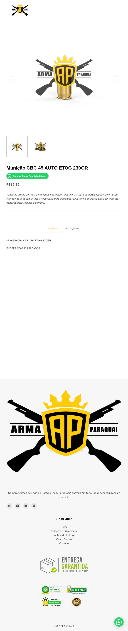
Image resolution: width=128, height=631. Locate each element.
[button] (119, 622)
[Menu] (115, 10)
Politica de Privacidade (64, 531)
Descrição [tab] (53, 228)
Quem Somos (64, 539)
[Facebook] (9, 506)
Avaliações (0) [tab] (72, 228)
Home (64, 527)
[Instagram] (26, 506)
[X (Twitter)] (18, 506)
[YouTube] (34, 506)
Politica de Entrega (64, 535)
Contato (64, 543)
